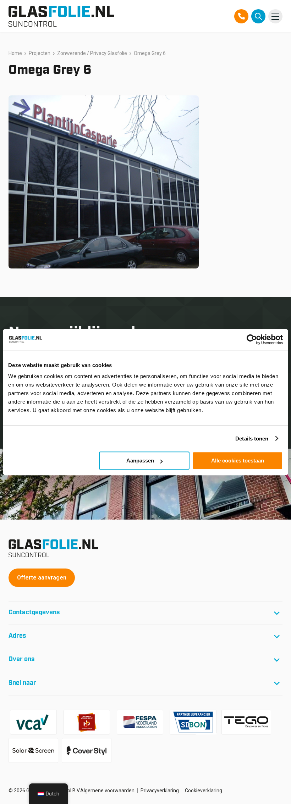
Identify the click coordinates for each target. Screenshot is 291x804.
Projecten (39, 53)
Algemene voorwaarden (107, 790)
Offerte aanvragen (41, 577)
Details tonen (251, 439)
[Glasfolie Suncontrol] (61, 16)
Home (15, 53)
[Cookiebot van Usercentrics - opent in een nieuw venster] (252, 339)
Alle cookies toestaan (237, 461)
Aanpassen (140, 461)
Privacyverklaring (160, 790)
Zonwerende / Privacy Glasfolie (92, 53)
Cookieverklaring (203, 790)
